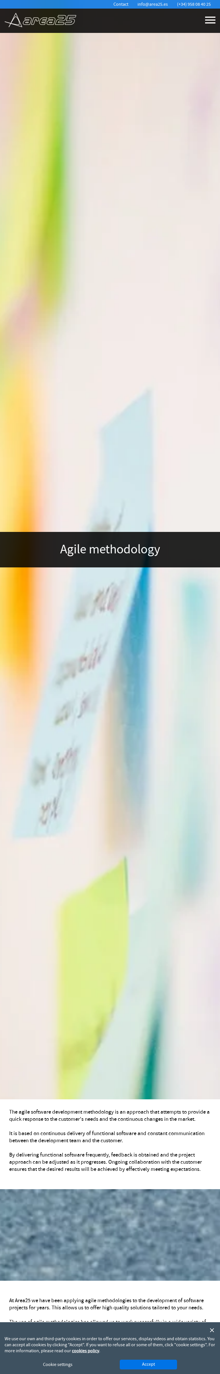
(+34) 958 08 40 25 (194, 4)
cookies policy (85, 1351)
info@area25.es (153, 4)
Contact (120, 4)
